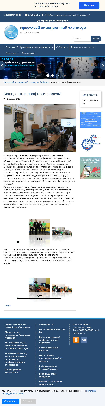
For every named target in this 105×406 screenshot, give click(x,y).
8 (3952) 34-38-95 (85, 330)
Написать (89, 5)
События (60, 47)
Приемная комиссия (81, 47)
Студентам (10, 53)
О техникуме (28, 53)
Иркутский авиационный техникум (53, 28)
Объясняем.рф (46, 324)
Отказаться (28, 401)
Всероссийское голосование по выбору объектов (50, 358)
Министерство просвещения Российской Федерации (17, 335)
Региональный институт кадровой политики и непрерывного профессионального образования (16, 359)
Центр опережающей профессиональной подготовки (49, 340)
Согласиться (10, 401)
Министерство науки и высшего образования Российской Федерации (16, 345)
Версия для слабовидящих (54, 20)
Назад (7, 305)
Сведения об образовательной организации (28, 47)
